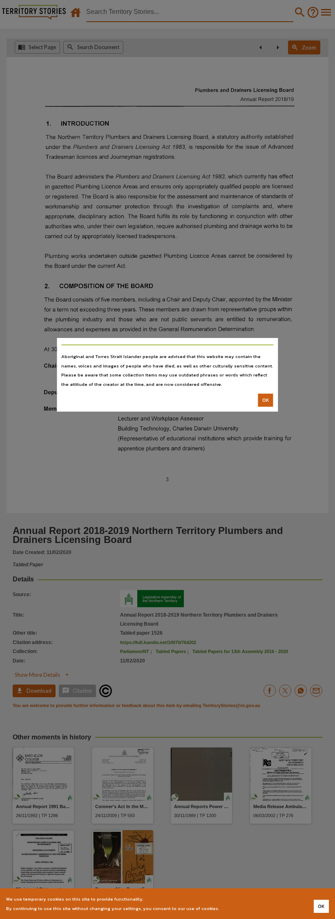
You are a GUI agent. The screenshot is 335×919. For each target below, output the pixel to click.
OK (265, 400)
